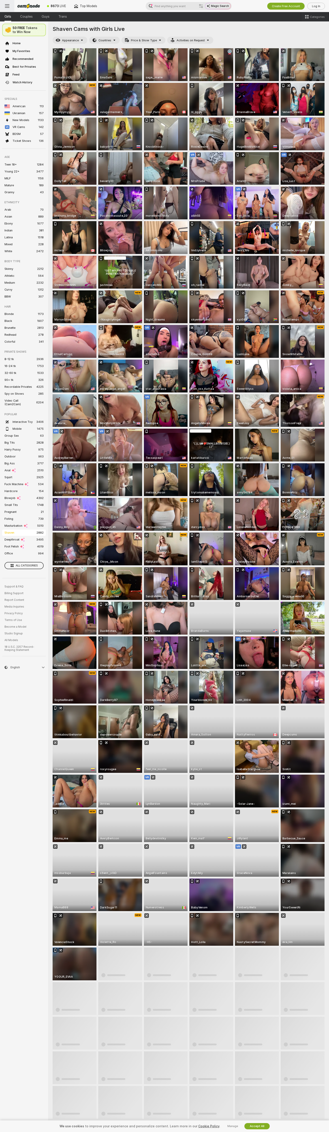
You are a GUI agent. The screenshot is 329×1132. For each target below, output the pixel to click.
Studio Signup (13, 633)
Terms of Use (13, 620)
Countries (104, 40)
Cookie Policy (208, 1126)
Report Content (14, 600)
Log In (316, 6)
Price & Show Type (144, 40)
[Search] (201, 6)
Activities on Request (191, 40)
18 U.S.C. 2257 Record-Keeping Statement (19, 648)
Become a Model (15, 626)
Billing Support (14, 593)
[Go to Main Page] (28, 6)
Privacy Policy (13, 613)
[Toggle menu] (7, 6)
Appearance (70, 40)
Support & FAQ (14, 586)
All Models (11, 640)
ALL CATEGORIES (27, 565)
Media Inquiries (14, 606)
